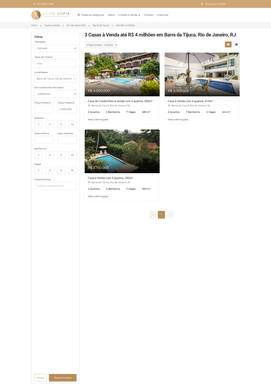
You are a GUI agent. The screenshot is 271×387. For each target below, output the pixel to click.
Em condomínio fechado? (49, 87)
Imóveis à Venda (128, 14)
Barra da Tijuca (101, 25)
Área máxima (65, 133)
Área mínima (42, 133)
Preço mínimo (43, 102)
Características (43, 179)
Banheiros (40, 148)
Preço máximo (66, 102)
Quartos (39, 118)
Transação (40, 41)
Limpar (41, 377)
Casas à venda (52, 25)
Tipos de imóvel (43, 57)
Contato (148, 14)
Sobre (111, 14)
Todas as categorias (92, 14)
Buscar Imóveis (62, 377)
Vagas (38, 164)
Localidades (41, 72)
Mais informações (98, 119)
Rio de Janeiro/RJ (76, 25)
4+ (72, 124)
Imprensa (162, 14)
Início (34, 25)
